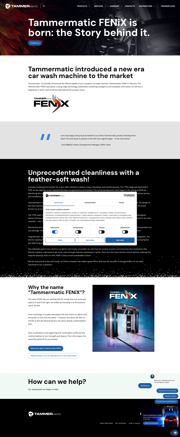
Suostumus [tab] (58, 203)
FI (44, 6)
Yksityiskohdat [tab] (90, 203)
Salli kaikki (120, 240)
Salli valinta (90, 240)
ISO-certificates (120, 423)
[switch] (78, 232)
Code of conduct (134, 423)
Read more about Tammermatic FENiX (46, 348)
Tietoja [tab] (121, 203)
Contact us (35, 43)
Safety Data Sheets (106, 423)
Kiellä (60, 240)
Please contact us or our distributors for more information (54, 356)
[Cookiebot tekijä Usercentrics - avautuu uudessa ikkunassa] (125, 195)
